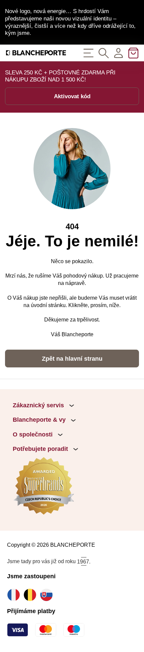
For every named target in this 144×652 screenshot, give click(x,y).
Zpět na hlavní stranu (72, 358)
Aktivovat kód (72, 96)
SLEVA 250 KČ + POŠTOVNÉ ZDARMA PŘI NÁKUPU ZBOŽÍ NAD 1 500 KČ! (60, 76)
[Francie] (15, 594)
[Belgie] (31, 594)
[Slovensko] (48, 594)
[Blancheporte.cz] (36, 53)
